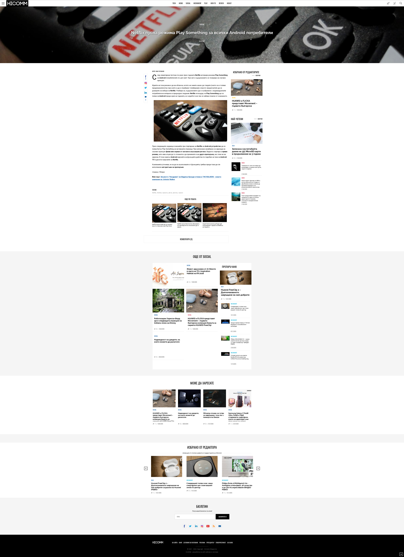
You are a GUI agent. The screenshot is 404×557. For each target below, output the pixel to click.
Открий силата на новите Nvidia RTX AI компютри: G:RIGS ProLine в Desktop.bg (240, 357)
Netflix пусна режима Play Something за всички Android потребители (202, 32)
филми (175, 193)
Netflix (154, 193)
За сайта (174, 543)
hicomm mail (219, 526)
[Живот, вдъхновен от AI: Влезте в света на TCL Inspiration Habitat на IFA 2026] (168, 275)
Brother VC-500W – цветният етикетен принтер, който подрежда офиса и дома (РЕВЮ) (236, 485)
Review (221, 3)
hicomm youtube (208, 526)
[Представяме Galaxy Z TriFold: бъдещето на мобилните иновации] (225, 322)
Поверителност (221, 543)
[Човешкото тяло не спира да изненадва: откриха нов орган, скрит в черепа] (236, 168)
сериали (165, 193)
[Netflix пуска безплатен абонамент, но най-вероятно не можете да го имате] (189, 212)
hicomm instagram (202, 526)
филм (170, 193)
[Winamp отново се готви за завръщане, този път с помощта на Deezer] (214, 398)
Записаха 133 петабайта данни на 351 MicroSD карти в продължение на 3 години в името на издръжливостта (246, 154)
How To (213, 3)
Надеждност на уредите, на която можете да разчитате (246, 103)
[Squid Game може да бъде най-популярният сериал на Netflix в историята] (215, 212)
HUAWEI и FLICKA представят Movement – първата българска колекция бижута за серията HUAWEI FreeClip (202, 321)
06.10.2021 (202, 41)
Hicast (229, 3)
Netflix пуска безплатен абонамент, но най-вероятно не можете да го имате (188, 225)
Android (159, 193)
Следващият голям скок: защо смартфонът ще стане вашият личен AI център (239, 308)
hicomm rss (214, 526)
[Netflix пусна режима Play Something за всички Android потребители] (145, 84)
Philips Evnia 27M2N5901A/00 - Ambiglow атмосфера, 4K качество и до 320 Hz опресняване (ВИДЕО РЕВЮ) (202, 486)
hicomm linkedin (196, 526)
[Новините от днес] (388, 3)
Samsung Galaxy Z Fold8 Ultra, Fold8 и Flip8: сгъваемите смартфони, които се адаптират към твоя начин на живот (238, 417)
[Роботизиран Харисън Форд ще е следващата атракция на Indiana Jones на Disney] (168, 300)
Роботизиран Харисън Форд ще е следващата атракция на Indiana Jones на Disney (168, 320)
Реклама (202, 543)
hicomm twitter (190, 526)
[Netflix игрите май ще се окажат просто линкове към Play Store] (164, 213)
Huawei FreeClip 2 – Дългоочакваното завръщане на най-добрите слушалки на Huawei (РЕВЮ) (235, 294)
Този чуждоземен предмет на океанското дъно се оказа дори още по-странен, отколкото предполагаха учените (251, 200)
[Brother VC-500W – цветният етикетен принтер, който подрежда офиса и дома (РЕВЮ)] (239, 467)
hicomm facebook (184, 526)
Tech (174, 3)
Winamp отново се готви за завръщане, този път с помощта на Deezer (213, 415)
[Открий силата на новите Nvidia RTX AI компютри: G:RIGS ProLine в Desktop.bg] (225, 354)
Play (205, 3)
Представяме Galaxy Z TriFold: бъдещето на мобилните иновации (240, 324)
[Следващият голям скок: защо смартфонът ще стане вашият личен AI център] (225, 306)
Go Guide (230, 543)
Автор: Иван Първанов (158, 71)
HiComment (197, 3)
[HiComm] (17, 3)
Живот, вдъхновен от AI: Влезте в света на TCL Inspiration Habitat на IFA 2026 (201, 271)
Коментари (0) (186, 239)
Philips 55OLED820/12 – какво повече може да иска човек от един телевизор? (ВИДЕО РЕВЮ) (240, 341)
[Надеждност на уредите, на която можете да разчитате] (246, 88)
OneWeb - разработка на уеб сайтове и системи (202, 552)
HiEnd (181, 3)
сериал (180, 193)
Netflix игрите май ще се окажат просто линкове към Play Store (162, 225)
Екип (180, 543)
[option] (246, 169)
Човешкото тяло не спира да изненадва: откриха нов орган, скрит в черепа (251, 168)
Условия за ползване (190, 543)
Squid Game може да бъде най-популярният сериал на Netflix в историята (213, 225)
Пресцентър (210, 543)
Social (188, 3)
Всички (258, 75)
